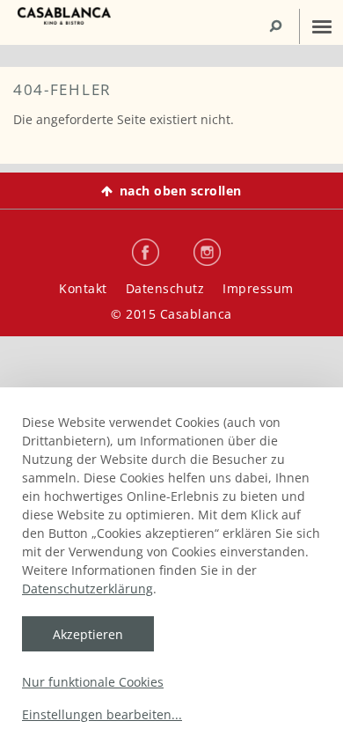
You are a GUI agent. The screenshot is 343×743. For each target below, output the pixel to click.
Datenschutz (165, 288)
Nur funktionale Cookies (93, 681)
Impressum (258, 288)
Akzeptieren (88, 634)
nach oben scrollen (181, 190)
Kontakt (83, 288)
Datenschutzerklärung (87, 588)
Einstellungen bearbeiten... (102, 714)
